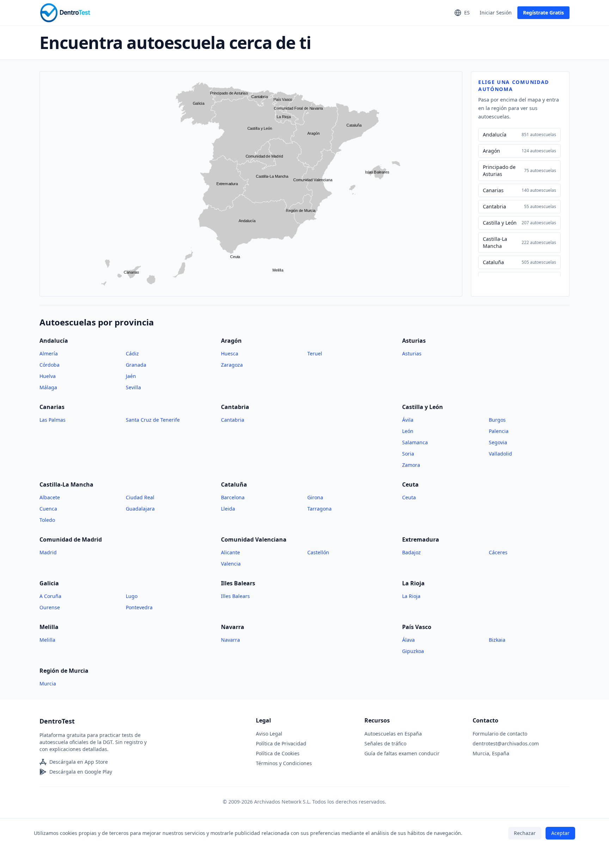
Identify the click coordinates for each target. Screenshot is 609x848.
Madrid (48, 552)
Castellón (318, 552)
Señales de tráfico (385, 743)
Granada (136, 364)
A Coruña (50, 596)
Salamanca (415, 442)
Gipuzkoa (413, 651)
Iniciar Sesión (496, 12)
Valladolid (500, 453)
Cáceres (498, 552)
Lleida (228, 508)
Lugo (131, 596)
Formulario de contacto (500, 733)
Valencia (231, 563)
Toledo (47, 520)
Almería (48, 353)
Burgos (497, 419)
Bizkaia (497, 639)
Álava (408, 639)
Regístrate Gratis (543, 12)
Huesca (229, 353)
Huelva (47, 376)
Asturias (412, 353)
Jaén (131, 376)
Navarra (230, 639)
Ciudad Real (140, 497)
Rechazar (525, 833)
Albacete (49, 497)
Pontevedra (139, 607)
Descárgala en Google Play (80, 771)
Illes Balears (235, 596)
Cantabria (232, 419)
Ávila (407, 419)
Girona (315, 497)
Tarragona (319, 508)
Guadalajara (140, 508)
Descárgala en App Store (78, 761)
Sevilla (133, 387)
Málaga (48, 387)
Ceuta (409, 497)
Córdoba (49, 364)
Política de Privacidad (281, 743)
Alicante (230, 552)
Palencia (499, 431)
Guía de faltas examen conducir (401, 753)
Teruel (314, 353)
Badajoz (411, 552)
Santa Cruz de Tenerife (153, 419)
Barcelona (233, 497)
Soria (408, 453)
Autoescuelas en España (393, 733)
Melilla (47, 639)
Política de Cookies (278, 753)
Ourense (49, 607)
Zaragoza (232, 364)
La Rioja (411, 596)
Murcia (47, 683)
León (407, 431)
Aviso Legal (269, 733)
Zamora (411, 465)
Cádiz (132, 353)
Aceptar (560, 833)
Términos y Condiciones (284, 763)
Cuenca (48, 508)
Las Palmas (52, 419)
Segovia (498, 442)
